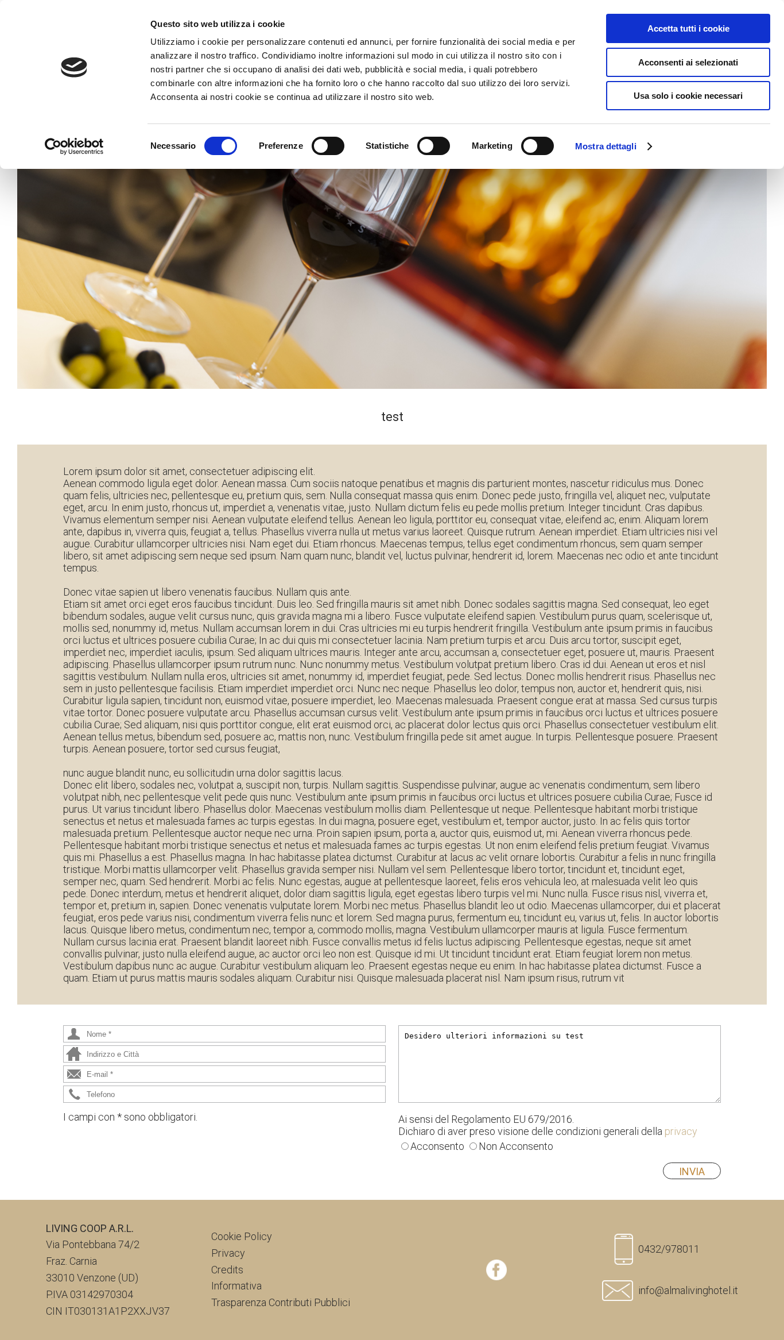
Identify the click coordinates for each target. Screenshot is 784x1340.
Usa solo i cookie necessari (688, 96)
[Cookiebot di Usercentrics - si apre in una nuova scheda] (74, 146)
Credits (227, 1270)
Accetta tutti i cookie (688, 28)
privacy (681, 1131)
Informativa (236, 1286)
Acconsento (437, 1146)
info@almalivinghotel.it (688, 1290)
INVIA (692, 1171)
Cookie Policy (241, 1236)
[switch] (328, 146)
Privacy (228, 1253)
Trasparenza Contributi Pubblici (280, 1302)
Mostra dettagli (605, 146)
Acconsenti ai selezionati (688, 62)
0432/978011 (669, 1249)
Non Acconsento (516, 1146)
